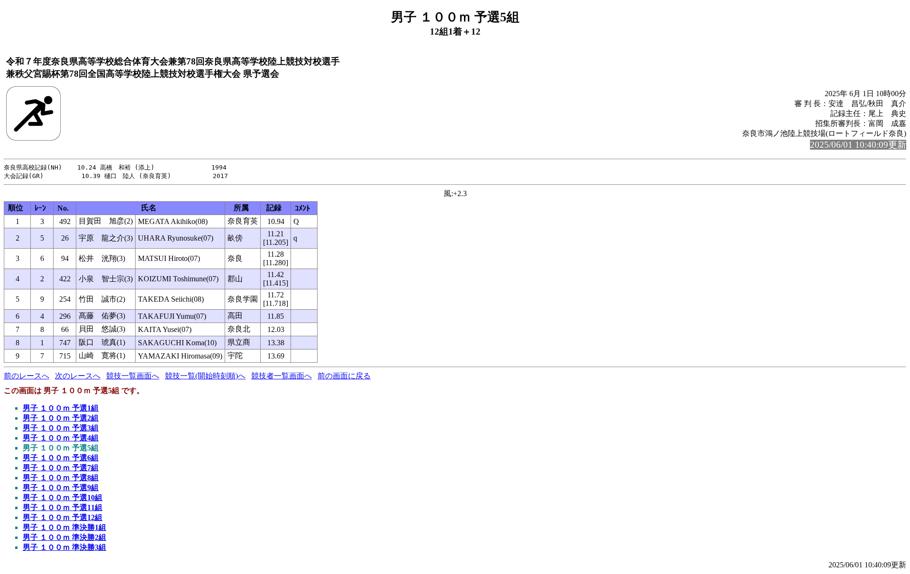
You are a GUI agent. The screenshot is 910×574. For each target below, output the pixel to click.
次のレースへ (77, 376)
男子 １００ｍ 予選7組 (61, 468)
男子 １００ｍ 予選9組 (61, 488)
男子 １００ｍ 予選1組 (61, 408)
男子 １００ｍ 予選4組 (61, 438)
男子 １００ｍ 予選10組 (62, 497)
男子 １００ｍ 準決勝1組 (64, 527)
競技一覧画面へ (132, 376)
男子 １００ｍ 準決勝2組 (64, 537)
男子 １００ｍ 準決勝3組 (64, 547)
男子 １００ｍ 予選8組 (61, 478)
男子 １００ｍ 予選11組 (62, 507)
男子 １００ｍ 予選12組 (62, 517)
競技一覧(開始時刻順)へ (205, 376)
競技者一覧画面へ (281, 376)
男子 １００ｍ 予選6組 (61, 458)
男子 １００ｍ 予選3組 (61, 428)
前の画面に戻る (344, 376)
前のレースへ (26, 376)
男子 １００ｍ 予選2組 (61, 418)
